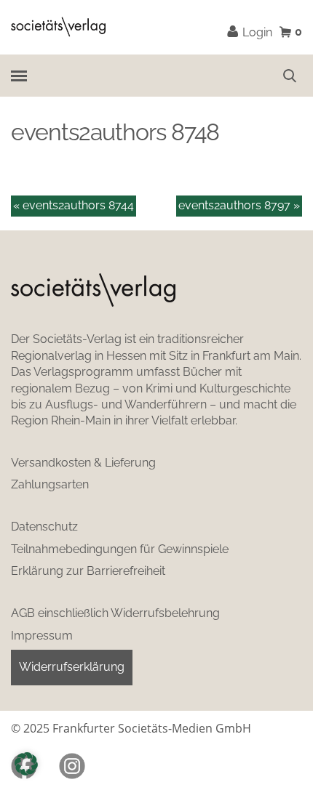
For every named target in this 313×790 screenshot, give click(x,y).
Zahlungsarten (50, 484)
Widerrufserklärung (71, 667)
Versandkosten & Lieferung (83, 462)
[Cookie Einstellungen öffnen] (26, 763)
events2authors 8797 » (239, 205)
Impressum (42, 635)
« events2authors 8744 (73, 205)
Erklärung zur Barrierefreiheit (88, 571)
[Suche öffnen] (289, 75)
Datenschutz (44, 526)
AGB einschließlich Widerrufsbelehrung (115, 613)
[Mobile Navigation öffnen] (18, 75)
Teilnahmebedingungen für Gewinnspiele (120, 549)
